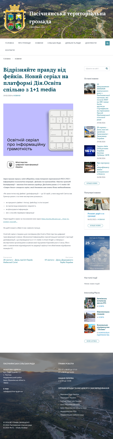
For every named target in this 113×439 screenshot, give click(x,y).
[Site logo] (14, 33)
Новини (18, 59)
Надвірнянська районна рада (72, 415)
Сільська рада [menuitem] (54, 43)
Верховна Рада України (69, 394)
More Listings (92, 341)
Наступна (69, 257)
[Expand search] (107, 43)
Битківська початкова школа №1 (102, 301)
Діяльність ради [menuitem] (73, 43)
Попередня (7, 257)
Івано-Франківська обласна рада (73, 408)
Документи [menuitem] (91, 43)
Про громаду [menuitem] (24, 43)
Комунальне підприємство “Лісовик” (103, 327)
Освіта (101, 306)
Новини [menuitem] (39, 43)
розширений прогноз (96, 265)
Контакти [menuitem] (10, 50)
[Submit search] (106, 68)
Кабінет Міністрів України (70, 401)
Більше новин (92, 183)
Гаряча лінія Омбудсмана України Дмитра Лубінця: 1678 (103, 150)
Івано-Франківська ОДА (70, 404)
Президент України (68, 398)
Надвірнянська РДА (68, 411)
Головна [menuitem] (9, 43)
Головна (7, 59)
